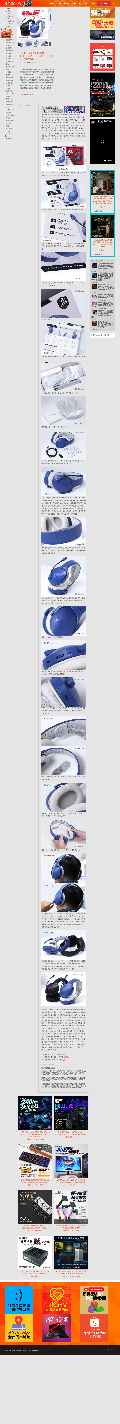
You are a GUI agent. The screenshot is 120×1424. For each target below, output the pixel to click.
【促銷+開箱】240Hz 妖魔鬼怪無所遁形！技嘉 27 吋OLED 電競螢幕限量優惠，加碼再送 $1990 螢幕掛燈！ (35, 1134)
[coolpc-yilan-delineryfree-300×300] (6, 29)
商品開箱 (26, 94)
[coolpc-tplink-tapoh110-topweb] (52, 107)
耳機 (31, 94)
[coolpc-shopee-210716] (102, 20)
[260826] (102, 74)
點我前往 (68, 1057)
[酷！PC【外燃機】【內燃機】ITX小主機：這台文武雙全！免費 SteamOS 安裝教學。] (71, 1237)
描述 (20, 105)
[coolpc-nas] (102, 31)
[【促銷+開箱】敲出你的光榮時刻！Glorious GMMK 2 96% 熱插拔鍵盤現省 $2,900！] (35, 1146)
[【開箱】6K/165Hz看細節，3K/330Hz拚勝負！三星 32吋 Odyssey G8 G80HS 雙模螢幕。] (71, 1146)
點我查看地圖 (60, 1054)
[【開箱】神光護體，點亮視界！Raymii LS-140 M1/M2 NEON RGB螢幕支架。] (71, 1191)
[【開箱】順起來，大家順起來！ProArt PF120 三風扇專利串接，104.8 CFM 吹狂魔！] (35, 1191)
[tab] (20, 105)
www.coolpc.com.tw (34, 1350)
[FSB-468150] (74, 107)
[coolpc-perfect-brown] (102, 8)
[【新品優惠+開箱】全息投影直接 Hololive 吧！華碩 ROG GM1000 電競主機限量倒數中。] (71, 1098)
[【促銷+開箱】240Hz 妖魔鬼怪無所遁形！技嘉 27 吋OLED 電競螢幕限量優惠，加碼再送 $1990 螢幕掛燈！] (35, 1098)
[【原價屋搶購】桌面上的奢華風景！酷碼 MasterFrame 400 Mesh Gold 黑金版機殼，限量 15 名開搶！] (102, 216)
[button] (113, 3)
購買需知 (29, 105)
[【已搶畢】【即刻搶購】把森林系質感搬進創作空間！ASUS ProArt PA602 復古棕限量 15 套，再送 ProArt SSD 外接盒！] (102, 173)
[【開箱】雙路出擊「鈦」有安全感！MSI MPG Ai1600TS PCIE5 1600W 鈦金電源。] (35, 1237)
